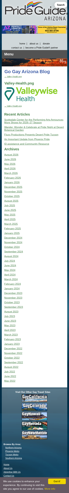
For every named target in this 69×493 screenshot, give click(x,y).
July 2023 (9, 316)
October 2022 (12, 357)
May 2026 (9, 163)
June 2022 (10, 376)
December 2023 (13, 293)
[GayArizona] (34, 12)
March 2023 (11, 334)
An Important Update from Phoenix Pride (27, 139)
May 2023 (9, 325)
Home (6, 464)
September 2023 (13, 307)
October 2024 (12, 247)
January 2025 (12, 233)
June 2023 (10, 320)
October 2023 (12, 302)
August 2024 (11, 256)
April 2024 (10, 274)
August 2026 (11, 154)
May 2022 (9, 380)
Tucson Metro (11, 454)
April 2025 (10, 219)
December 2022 (13, 348)
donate (46, 43)
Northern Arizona (13, 447)
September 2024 (13, 251)
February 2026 (12, 177)
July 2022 (9, 371)
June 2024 (10, 265)
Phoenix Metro (12, 451)
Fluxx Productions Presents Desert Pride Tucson (31, 134)
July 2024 (9, 260)
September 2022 (13, 362)
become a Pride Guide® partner (41, 47)
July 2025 (9, 205)
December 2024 (13, 237)
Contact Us (9, 476)
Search (61, 5)
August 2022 (11, 367)
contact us (16, 47)
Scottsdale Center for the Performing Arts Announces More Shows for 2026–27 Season (33, 121)
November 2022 (13, 353)
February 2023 (12, 339)
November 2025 (13, 191)
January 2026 (12, 182)
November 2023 (13, 297)
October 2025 (12, 196)
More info (50, 488)
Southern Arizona (13, 458)
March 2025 (11, 223)
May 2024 (9, 270)
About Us (8, 468)
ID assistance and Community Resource (26, 143)
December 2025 (13, 187)
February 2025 (12, 228)
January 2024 (12, 288)
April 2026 (10, 168)
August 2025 (11, 200)
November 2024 (13, 242)
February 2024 (12, 283)
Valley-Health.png (13, 76)
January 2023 (12, 343)
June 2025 (10, 210)
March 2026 (11, 173)
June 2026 (10, 159)
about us (34, 43)
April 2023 (10, 330)
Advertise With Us (12, 472)
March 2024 (11, 279)
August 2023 (11, 311)
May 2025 (9, 214)
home (22, 43)
